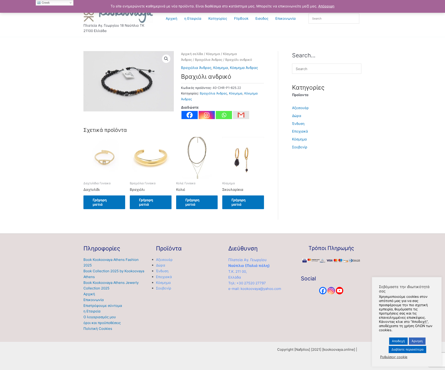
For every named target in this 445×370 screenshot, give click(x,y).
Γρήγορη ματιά (100, 202)
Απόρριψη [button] (326, 6)
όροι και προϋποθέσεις (102, 323)
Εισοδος (261, 18)
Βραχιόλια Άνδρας (208, 60)
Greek (45, 2)
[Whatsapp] (224, 115)
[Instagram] (207, 115)
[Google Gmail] (241, 115)
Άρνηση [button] (417, 341)
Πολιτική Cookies (97, 328)
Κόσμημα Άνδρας (244, 67)
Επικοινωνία (285, 18)
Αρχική (171, 18)
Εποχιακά (300, 131)
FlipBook (241, 18)
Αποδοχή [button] (398, 341)
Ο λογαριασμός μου (99, 317)
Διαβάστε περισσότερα (407, 349)
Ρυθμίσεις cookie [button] (393, 357)
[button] (166, 59)
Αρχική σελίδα (192, 54)
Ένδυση (298, 123)
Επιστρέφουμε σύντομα (102, 305)
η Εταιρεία (192, 18)
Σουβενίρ (299, 147)
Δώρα (296, 116)
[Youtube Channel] (339, 290)
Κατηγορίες (217, 18)
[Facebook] (189, 115)
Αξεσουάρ (300, 108)
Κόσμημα (213, 54)
